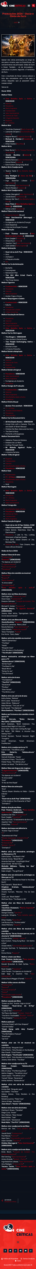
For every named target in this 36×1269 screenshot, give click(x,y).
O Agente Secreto (12, 118)
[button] (29, 5)
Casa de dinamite (8, 990)
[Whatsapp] (31, 1251)
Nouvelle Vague (8, 585)
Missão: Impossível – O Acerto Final (15, 838)
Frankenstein (10, 111)
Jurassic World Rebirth (14, 411)
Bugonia (9, 120)
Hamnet (9, 104)
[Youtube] (20, 1251)
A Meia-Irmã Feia (12, 312)
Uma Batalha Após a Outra (19, 99)
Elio (7, 262)
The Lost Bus (10, 415)
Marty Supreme (11, 108)
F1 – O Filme (10, 123)
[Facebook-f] (5, 1251)
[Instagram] (15, 1251)
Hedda (17, 632)
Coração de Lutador (13, 310)
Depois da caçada (19, 629)
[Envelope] (26, 1251)
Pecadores (9, 106)
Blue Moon (20, 144)
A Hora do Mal (25, 176)
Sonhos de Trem (12, 116)
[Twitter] (10, 1251)
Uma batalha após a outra (18, 588)
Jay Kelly (18, 913)
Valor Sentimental (12, 113)
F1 (3, 833)
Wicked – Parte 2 (8, 845)
